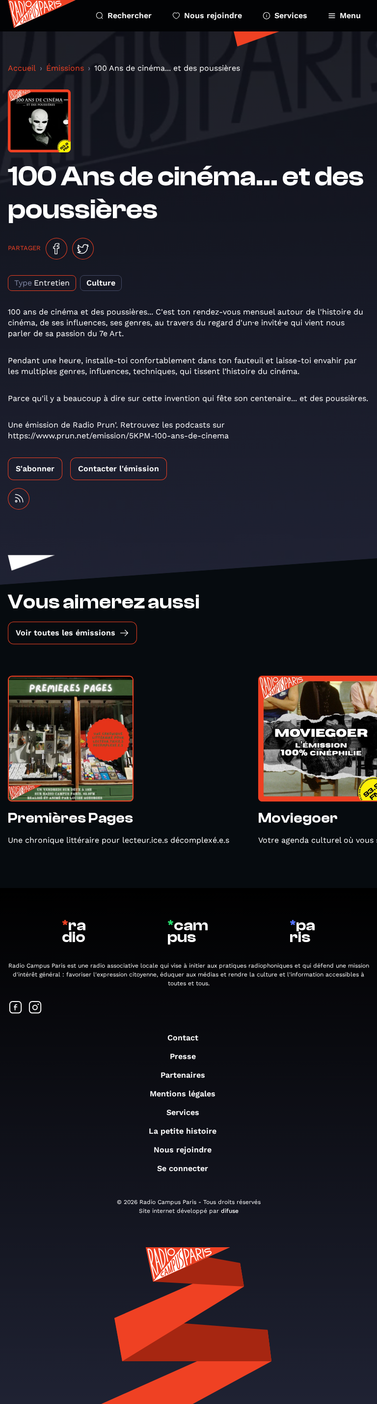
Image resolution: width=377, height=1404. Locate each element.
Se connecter (182, 1168)
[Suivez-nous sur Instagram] (35, 1008)
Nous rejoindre (213, 15)
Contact (182, 1037)
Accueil (22, 68)
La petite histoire (182, 1131)
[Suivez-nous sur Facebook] (16, 1008)
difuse (230, 1210)
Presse (183, 1056)
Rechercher (130, 15)
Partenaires (183, 1075)
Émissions (65, 68)
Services (290, 15)
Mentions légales (182, 1093)
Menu (350, 15)
